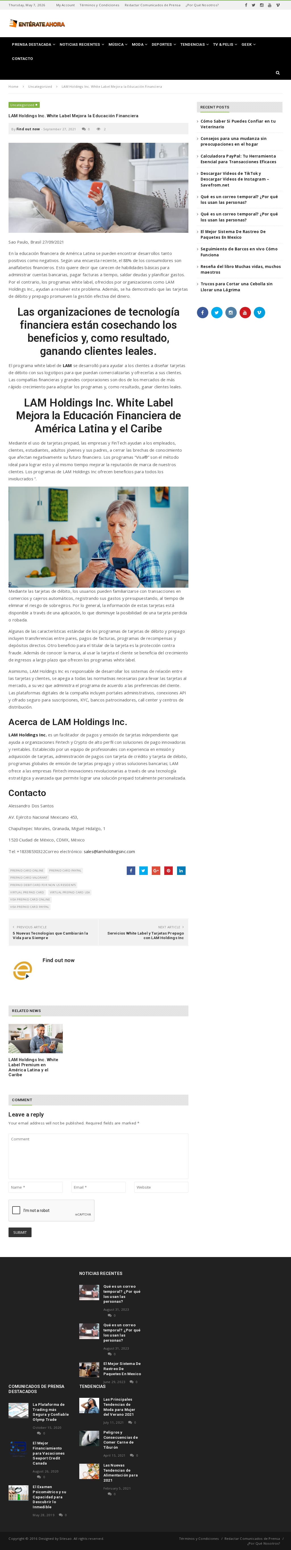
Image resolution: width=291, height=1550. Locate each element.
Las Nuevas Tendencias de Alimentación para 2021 (120, 1472)
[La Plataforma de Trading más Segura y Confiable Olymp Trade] (18, 1410)
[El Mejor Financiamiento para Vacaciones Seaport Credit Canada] (18, 1449)
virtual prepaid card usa (70, 892)
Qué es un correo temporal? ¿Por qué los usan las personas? (122, 1294)
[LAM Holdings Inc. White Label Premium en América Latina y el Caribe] (36, 1038)
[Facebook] (246, 5)
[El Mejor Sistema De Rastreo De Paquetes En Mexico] (89, 1369)
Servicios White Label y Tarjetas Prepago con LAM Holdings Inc (145, 935)
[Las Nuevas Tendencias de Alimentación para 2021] (89, 1471)
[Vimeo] (278, 5)
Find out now (28, 129)
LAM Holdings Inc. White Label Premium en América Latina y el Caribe (33, 1067)
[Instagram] (262, 5)
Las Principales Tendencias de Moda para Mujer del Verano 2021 (119, 1407)
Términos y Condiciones (99, 5)
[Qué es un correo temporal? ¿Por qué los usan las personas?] (89, 1292)
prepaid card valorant (28, 877)
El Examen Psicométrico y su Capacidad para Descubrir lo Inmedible (49, 1496)
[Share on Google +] (156, 870)
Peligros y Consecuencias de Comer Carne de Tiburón (120, 1440)
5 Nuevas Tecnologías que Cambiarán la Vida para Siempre (50, 935)
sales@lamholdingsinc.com (109, 851)
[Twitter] (254, 5)
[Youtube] (270, 5)
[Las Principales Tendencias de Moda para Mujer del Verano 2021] (89, 1405)
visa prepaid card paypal (29, 907)
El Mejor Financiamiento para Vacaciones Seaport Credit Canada (49, 1453)
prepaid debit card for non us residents (43, 885)
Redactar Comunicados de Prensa (152, 5)
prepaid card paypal (65, 870)
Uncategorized (22, 105)
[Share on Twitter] (143, 870)
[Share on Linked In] (181, 870)
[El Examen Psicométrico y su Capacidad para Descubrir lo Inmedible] (18, 1493)
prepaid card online (26, 870)
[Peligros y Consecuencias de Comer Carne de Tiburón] (89, 1438)
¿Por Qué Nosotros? (202, 5)
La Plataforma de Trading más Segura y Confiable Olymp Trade (51, 1412)
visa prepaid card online (30, 899)
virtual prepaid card (27, 892)
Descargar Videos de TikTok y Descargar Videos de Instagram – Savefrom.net (235, 179)
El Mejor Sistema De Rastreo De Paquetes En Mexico (122, 1368)
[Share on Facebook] (131, 870)
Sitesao (65, 1538)
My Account (65, 5)
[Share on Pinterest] (168, 870)
